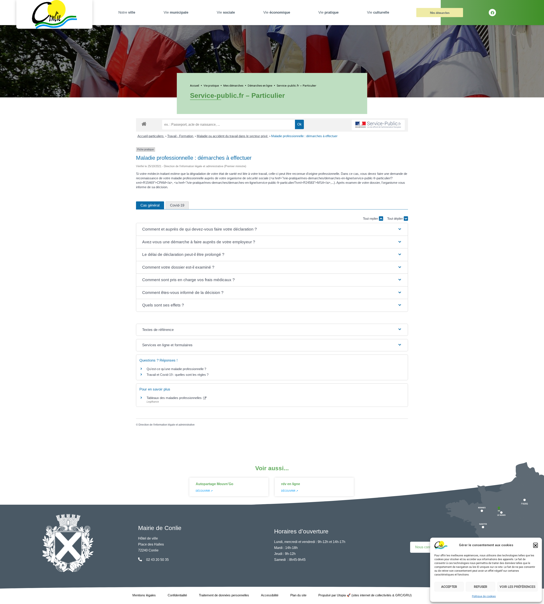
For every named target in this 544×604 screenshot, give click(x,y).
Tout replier (371, 218)
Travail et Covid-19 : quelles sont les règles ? (177, 374)
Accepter (449, 587)
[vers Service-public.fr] (378, 125)
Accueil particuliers (150, 136)
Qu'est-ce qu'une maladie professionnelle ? (176, 369)
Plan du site (298, 595)
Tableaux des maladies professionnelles (175, 398)
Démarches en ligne (260, 85)
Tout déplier (395, 218)
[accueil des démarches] (144, 123)
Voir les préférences (517, 587)
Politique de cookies (484, 596)
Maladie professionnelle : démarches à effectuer (304, 136)
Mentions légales (144, 595)
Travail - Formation (180, 136)
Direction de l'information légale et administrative (167, 424)
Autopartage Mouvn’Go (214, 484)
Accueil (194, 85)
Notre (126, 12)
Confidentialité (177, 595)
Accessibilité (269, 595)
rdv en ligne (290, 484)
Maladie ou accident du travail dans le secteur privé (232, 136)
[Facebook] (492, 12)
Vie (176, 12)
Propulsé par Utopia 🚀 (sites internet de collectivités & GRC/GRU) (365, 595)
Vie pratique (211, 85)
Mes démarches (439, 12)
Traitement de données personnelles (224, 595)
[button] (535, 545)
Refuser (480, 587)
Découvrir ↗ (204, 490)
